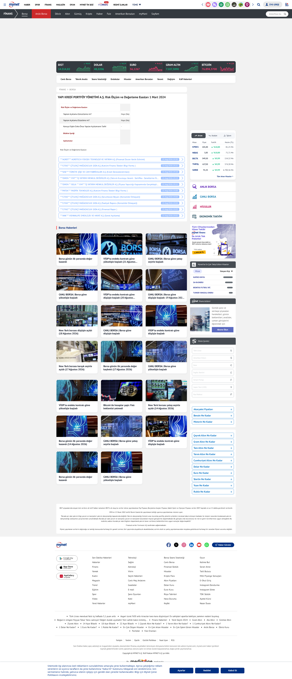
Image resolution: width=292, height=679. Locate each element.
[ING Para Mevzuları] (247, 4)
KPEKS (195, 147)
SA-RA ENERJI (198, 282)
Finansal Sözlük (171, 566)
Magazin (96, 580)
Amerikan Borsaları (125, 13)
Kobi (130, 598)
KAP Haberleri (185, 79)
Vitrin (130, 571)
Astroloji (132, 566)
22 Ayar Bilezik (127, 623)
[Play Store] (67, 558)
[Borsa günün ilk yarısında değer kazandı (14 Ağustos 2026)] (77, 426)
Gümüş (78, 13)
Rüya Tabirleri (170, 594)
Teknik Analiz (81, 79)
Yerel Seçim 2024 (180, 620)
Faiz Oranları (150, 631)
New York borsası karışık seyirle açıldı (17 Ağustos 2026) (75, 368)
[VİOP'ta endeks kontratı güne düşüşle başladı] (166, 315)
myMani (143, 13)
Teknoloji (132, 557)
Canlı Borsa (66, 79)
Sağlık (131, 562)
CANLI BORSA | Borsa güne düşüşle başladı (117, 332)
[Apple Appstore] (67, 567)
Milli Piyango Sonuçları (210, 576)
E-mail (131, 589)
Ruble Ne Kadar (202, 491)
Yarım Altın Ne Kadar (205, 454)
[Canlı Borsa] (227, 4)
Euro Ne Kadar (201, 472)
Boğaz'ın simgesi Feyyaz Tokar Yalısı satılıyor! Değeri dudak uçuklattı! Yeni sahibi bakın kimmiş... (102, 620)
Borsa (25, 13)
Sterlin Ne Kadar (202, 479)
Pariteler (136, 631)
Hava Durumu (170, 598)
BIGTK (195, 158)
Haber (99, 13)
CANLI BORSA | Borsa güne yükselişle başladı (73, 296)
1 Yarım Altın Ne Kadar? (177, 623)
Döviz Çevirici (203, 341)
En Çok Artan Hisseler (158, 627)
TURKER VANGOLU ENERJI (203, 293)
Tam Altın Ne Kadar (204, 447)
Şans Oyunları (134, 594)
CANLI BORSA (208, 196)
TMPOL (195, 164)
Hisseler (127, 79)
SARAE (195, 170)
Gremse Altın (225, 620)
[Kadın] (240, 4)
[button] (5, 5)
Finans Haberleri (159, 620)
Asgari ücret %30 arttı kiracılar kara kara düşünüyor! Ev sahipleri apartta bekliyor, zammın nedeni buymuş (169, 616)
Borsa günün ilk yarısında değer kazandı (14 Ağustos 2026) (75, 442)
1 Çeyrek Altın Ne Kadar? (149, 623)
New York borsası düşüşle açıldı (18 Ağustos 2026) (75, 332)
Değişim (171, 79)
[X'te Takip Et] (176, 545)
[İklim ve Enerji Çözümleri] (234, 4)
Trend (94, 585)
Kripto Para (169, 576)
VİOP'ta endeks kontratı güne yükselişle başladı (74, 407)
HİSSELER (205, 206)
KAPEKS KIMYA (199, 277)
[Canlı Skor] (214, 4)
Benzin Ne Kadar (202, 415)
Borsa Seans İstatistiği (174, 557)
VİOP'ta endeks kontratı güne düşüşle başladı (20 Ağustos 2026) (119, 296)
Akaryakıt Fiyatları (203, 409)
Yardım (128, 640)
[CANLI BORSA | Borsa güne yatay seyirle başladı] (166, 244)
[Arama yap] (259, 4)
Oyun (202, 557)
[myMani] (103, 4)
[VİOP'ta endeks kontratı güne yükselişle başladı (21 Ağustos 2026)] (121, 244)
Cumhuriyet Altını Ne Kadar (208, 460)
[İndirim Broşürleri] (208, 4)
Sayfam (155, 13)
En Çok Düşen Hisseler (133, 627)
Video (94, 598)
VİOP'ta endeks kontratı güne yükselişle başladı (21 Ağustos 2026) (119, 260)
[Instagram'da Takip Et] (184, 545)
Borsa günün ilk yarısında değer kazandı (75, 260)
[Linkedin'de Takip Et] (191, 545)
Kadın (95, 576)
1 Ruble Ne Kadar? (109, 627)
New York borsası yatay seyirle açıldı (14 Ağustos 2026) (164, 407)
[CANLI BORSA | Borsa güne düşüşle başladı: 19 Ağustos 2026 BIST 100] (166, 279)
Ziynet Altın (73, 623)
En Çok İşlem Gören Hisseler (186, 627)
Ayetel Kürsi (205, 598)
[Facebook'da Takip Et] (168, 545)
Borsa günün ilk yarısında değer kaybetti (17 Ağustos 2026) (120, 368)
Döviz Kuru (224, 627)
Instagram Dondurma (209, 585)
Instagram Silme (207, 589)
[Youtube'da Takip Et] (199, 545)
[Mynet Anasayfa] (14, 3)
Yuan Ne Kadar (201, 485)
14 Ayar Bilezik (90, 623)
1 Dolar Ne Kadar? (67, 627)
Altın (67, 13)
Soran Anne (205, 566)
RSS (172, 640)
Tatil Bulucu (205, 571)
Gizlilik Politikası (149, 640)
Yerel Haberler (98, 603)
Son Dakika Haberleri (102, 557)
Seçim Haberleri (135, 576)
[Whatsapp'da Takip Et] (206, 545)
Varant (160, 79)
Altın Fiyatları (170, 580)
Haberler (96, 562)
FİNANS (8, 13)
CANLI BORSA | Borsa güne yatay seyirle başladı (165, 260)
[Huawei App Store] (67, 576)
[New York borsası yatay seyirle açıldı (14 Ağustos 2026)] (166, 390)
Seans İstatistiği (99, 79)
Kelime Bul (205, 562)
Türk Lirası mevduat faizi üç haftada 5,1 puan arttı (92, 616)
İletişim (119, 640)
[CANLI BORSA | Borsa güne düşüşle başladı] (121, 315)
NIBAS (195, 152)
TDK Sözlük (205, 594)
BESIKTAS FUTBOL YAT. (202, 287)
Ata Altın (211, 620)
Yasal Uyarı (163, 640)
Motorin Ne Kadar (203, 421)
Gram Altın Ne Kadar (204, 441)
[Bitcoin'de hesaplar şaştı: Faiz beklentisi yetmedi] (121, 390)
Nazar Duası (205, 603)
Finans (95, 566)
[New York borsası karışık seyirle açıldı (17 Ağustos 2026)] (77, 351)
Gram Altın (197, 620)
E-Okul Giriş (205, 580)
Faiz (109, 13)
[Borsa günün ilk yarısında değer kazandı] (77, 244)
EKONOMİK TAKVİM (211, 216)
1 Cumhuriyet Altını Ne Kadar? (207, 623)
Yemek (95, 571)
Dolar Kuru (169, 585)
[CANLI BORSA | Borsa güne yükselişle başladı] (77, 279)
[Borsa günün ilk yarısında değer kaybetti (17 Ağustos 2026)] (121, 351)
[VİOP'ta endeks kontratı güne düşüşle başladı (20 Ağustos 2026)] (121, 279)
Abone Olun (222, 329)
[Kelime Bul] (221, 4)
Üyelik (136, 640)
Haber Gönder (224, 545)
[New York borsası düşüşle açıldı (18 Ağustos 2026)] (77, 315)
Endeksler (115, 79)
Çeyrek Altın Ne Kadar (205, 435)
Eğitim (95, 589)
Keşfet (167, 603)
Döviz (58, 13)
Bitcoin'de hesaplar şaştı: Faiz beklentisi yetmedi (118, 407)
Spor (94, 594)
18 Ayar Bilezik (108, 623)
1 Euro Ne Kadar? (88, 627)
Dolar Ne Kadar (202, 466)
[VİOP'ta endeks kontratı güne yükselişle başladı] (77, 390)
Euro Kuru (169, 589)
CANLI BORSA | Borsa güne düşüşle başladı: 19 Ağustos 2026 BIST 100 (166, 296)
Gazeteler (132, 585)
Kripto (89, 13)
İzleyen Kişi (225, 271)
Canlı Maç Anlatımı (136, 580)
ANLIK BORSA (208, 186)
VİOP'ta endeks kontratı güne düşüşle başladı (163, 332)
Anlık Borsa (41, 13)
